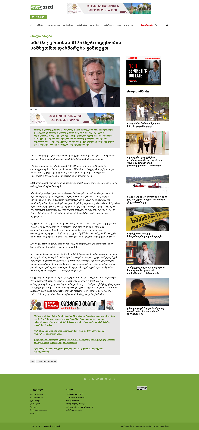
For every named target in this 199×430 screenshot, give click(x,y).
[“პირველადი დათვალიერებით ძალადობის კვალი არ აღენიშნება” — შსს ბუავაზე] (147, 253)
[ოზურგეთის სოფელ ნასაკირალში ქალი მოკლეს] (147, 219)
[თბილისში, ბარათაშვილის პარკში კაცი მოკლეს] (147, 109)
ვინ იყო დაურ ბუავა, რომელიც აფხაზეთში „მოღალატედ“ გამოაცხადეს (145, 311)
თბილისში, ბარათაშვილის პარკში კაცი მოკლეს (143, 125)
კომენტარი (81, 25)
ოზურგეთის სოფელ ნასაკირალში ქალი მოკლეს (144, 235)
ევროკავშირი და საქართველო (79, 407)
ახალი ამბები (36, 25)
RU (156, 25)
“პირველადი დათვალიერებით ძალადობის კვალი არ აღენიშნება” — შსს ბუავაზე (145, 270)
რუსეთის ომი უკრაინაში (46, 361)
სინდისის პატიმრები (75, 394)
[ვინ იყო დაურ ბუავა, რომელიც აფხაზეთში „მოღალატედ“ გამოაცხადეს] (147, 292)
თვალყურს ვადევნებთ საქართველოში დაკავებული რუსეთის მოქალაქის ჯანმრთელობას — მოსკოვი (144, 161)
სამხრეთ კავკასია (112, 25)
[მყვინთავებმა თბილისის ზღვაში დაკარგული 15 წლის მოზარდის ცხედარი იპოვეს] (147, 182)
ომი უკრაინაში (72, 400)
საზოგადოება (53, 25)
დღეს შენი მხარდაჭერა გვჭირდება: (52, 339)
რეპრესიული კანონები (76, 404)
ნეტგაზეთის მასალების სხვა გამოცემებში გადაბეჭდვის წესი (144, 426)
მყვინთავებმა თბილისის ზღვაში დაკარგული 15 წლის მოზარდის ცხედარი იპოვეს (146, 199)
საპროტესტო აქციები (75, 397)
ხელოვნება (95, 25)
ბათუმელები (147, 25)
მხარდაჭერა (39, 16)
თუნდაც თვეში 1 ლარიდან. (63, 342)
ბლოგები (128, 25)
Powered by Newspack (52, 426)
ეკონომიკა (68, 25)
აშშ (32, 361)
